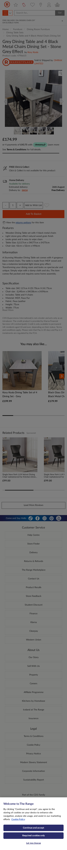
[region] (33, 823)
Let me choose (33, 843)
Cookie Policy (18, 819)
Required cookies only (33, 835)
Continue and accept (33, 828)
